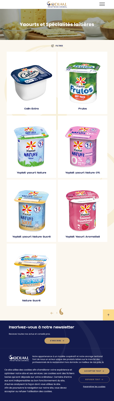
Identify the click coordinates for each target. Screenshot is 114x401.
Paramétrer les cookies (94, 386)
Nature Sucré (31, 301)
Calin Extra (31, 109)
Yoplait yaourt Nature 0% (82, 173)
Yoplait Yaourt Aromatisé (82, 237)
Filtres (59, 45)
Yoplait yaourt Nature (31, 173)
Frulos (82, 109)
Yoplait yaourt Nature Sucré (31, 237)
